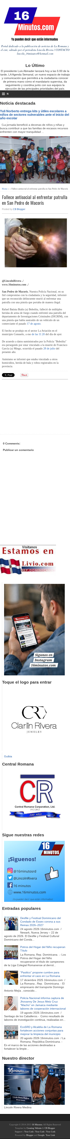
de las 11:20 (38, 334)
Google (41, 1135)
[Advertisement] (32, 406)
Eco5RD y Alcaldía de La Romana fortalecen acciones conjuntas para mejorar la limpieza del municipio (41, 1030)
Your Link (29, 1131)
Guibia (8, 756)
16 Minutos (37, 1124)
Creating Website (34, 1128)
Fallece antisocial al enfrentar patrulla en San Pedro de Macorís (34, 200)
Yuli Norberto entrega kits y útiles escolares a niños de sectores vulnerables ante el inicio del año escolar (34, 114)
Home (4, 189)
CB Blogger (19, 209)
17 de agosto (34, 323)
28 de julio (49, 348)
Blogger (29, 1135)
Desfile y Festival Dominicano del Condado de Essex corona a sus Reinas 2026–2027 (40, 921)
